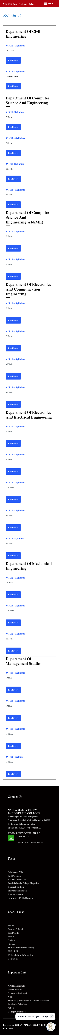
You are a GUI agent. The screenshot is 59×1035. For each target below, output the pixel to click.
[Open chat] (50, 1026)
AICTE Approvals (16, 985)
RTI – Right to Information (20, 955)
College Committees (17, 1011)
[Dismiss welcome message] (52, 1016)
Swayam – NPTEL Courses (20, 898)
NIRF (10, 997)
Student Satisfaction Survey (21, 947)
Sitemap (12, 944)
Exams (11, 925)
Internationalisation (17, 890)
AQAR (11, 1008)
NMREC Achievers (17, 879)
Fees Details (13, 932)
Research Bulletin (16, 886)
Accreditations (15, 989)
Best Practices (14, 876)
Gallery (11, 940)
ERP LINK (13, 951)
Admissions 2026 (15, 872)
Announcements (15, 894)
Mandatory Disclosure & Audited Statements (29, 1000)
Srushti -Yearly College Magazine (23, 883)
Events (11, 936)
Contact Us (13, 958)
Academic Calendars (17, 1004)
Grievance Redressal (17, 993)
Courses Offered (15, 929)
